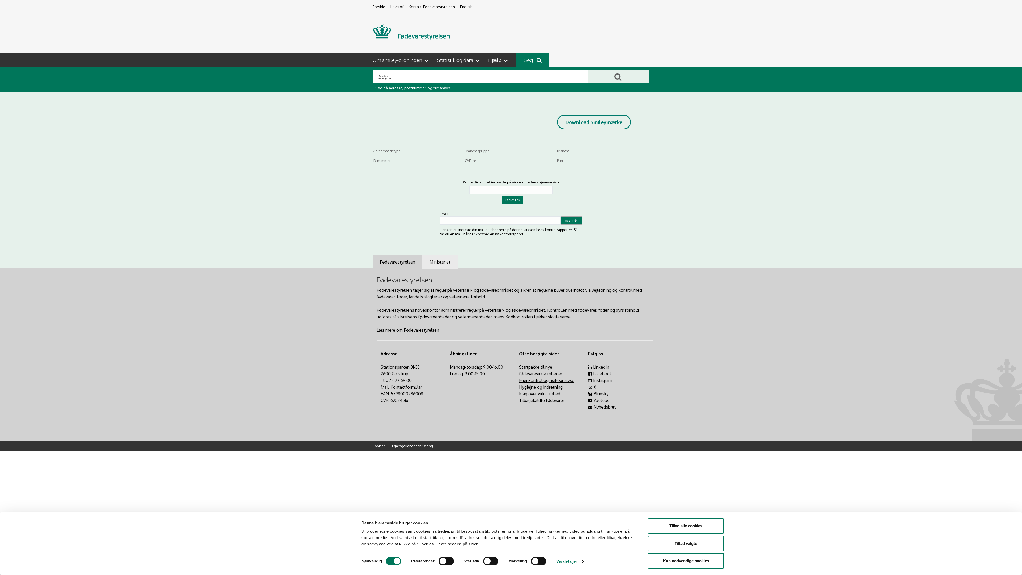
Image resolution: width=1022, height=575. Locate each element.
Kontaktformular (406, 387)
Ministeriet (440, 262)
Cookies (379, 446)
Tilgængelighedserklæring (411, 446)
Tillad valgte (686, 543)
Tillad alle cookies (685, 526)
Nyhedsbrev (604, 407)
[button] (401, 60)
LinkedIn (600, 367)
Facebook (602, 373)
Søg (529, 60)
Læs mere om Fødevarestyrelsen (408, 330)
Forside (379, 7)
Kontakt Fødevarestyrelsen (432, 7)
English (466, 7)
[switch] (446, 561)
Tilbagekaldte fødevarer (541, 400)
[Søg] (618, 76)
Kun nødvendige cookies (686, 560)
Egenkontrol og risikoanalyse (546, 380)
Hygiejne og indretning (541, 387)
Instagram (602, 380)
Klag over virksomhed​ (539, 393)
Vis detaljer (566, 561)
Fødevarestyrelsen (397, 262)
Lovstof (396, 7)
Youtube (600, 400)
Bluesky (600, 393)
